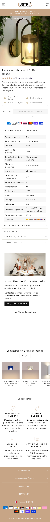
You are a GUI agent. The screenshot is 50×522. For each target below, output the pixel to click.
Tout (25, 356)
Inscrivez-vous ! (24, 494)
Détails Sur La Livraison (17, 226)
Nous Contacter (17, 304)
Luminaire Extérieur (17, 18)
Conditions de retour (16, 237)
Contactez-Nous (13, 242)
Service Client (24, 486)
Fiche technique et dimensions (20, 131)
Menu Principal (24, 470)
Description (10, 231)
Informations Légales (24, 478)
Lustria (5, 18)
